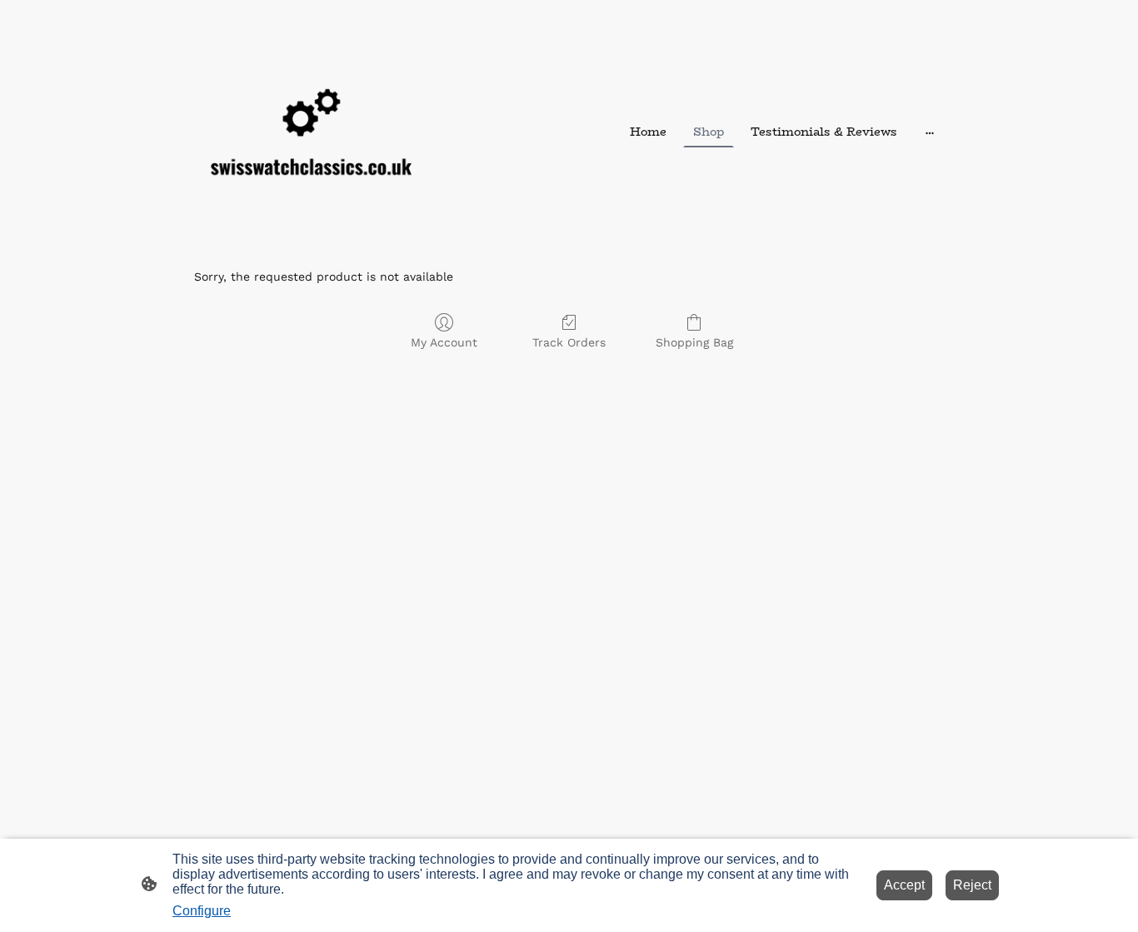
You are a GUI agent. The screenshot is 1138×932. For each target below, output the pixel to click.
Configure (201, 911)
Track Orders (569, 342)
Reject (972, 885)
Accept (904, 885)
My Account (444, 342)
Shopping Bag (694, 342)
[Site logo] (311, 132)
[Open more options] (930, 132)
